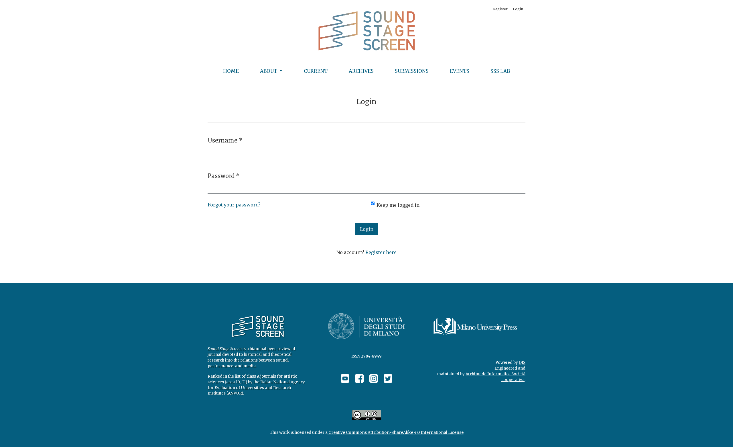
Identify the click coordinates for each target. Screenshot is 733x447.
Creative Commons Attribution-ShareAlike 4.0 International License (396, 432)
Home (231, 71)
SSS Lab (500, 71)
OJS (522, 362)
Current (316, 71)
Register (500, 9)
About (269, 71)
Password (224, 175)
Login (518, 9)
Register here (381, 252)
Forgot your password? (234, 205)
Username (225, 140)
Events (459, 71)
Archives (361, 71)
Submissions (412, 71)
